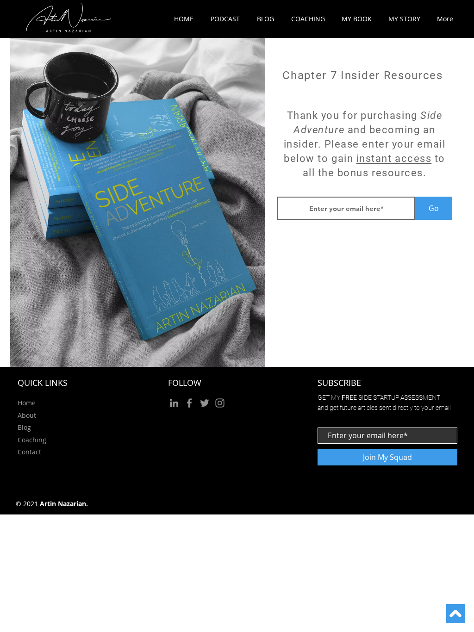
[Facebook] (189, 403)
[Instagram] (220, 403)
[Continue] (455, 613)
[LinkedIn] (174, 403)
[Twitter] (205, 403)
